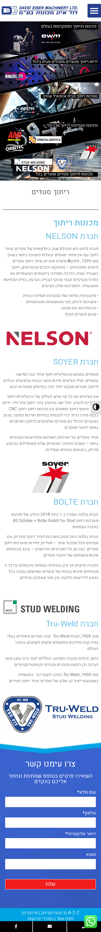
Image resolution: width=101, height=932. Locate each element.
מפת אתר (65, 918)
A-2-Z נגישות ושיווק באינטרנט (50, 912)
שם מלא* (86, 792)
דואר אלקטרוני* (80, 834)
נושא (91, 854)
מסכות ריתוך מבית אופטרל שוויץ (70, 96)
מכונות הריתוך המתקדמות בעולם (68, 26)
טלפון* (89, 813)
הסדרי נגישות (40, 918)
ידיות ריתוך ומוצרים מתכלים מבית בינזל (65, 62)
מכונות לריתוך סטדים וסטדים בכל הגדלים (64, 174)
